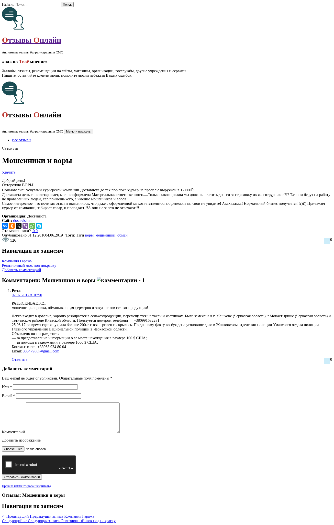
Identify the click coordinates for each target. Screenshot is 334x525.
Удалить (8, 172)
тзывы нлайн (31, 40)
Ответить (19, 359)
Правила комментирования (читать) (26, 486)
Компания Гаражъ (17, 261)
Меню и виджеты (78, 131)
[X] (19, 226)
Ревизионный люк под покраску (29, 265)
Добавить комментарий (21, 270)
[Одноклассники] (12, 226)
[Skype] (39, 226)
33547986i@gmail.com (41, 351)
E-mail (8, 396)
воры (89, 235)
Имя (7, 387)
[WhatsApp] (32, 226)
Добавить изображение (21, 440)
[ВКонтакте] (5, 226)
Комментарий (13, 432)
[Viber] (25, 226)
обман (122, 235)
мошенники (105, 235)
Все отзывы (21, 140)
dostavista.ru (23, 220)
